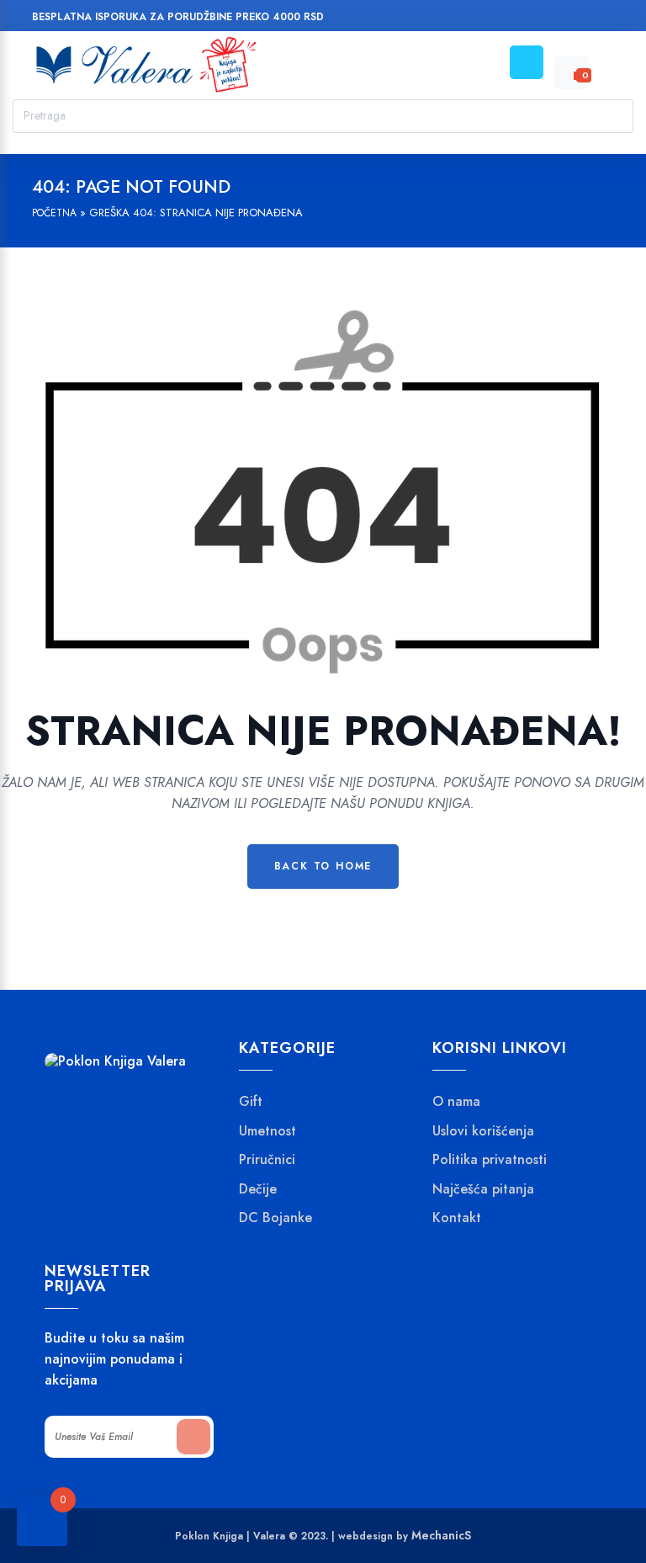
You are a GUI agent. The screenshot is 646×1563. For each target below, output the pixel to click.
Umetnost (267, 1131)
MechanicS (441, 1535)
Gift (250, 1102)
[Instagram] (540, 19)
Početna (54, 213)
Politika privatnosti (489, 1160)
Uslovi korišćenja (483, 1131)
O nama (456, 1102)
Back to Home (323, 866)
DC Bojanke (275, 1218)
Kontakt (456, 1218)
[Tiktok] (604, 19)
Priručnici (267, 1160)
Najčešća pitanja (483, 1189)
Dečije (258, 1189)
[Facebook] (508, 19)
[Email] (572, 19)
